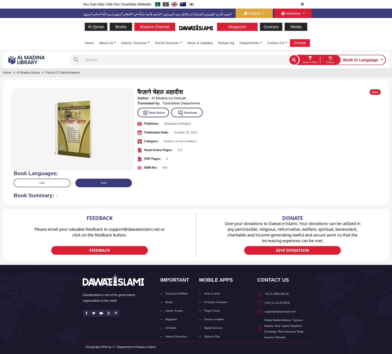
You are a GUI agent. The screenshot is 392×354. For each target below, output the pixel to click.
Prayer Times (212, 310)
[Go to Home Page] (196, 26)
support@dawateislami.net (280, 311)
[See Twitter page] (93, 313)
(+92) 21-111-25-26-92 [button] (277, 302)
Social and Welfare (176, 293)
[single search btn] (294, 60)
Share (375, 92)
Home (89, 43)
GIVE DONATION (292, 250)
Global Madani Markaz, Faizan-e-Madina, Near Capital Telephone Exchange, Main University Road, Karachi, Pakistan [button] (284, 329)
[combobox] (186, 60)
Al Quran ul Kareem (215, 302)
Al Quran (96, 27)
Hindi (104, 182)
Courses (271, 27)
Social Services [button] (167, 43)
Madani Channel (154, 27)
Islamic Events (174, 310)
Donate (300, 43)
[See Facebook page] (86, 313)
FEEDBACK (99, 250)
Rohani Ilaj (226, 43)
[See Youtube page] (101, 313)
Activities (170, 327)
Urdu (42, 182)
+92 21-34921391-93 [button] (276, 293)
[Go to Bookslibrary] (26, 59)
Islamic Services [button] (134, 43)
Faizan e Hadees (214, 319)
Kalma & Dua (212, 336)
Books (121, 27)
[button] (76, 60)
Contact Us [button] (275, 43)
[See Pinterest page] (115, 313)
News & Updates (200, 43)
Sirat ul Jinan (212, 293)
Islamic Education (176, 336)
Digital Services (213, 327)
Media (296, 27)
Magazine (237, 27)
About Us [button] (106, 43)
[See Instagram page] (108, 313)
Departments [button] (249, 43)
